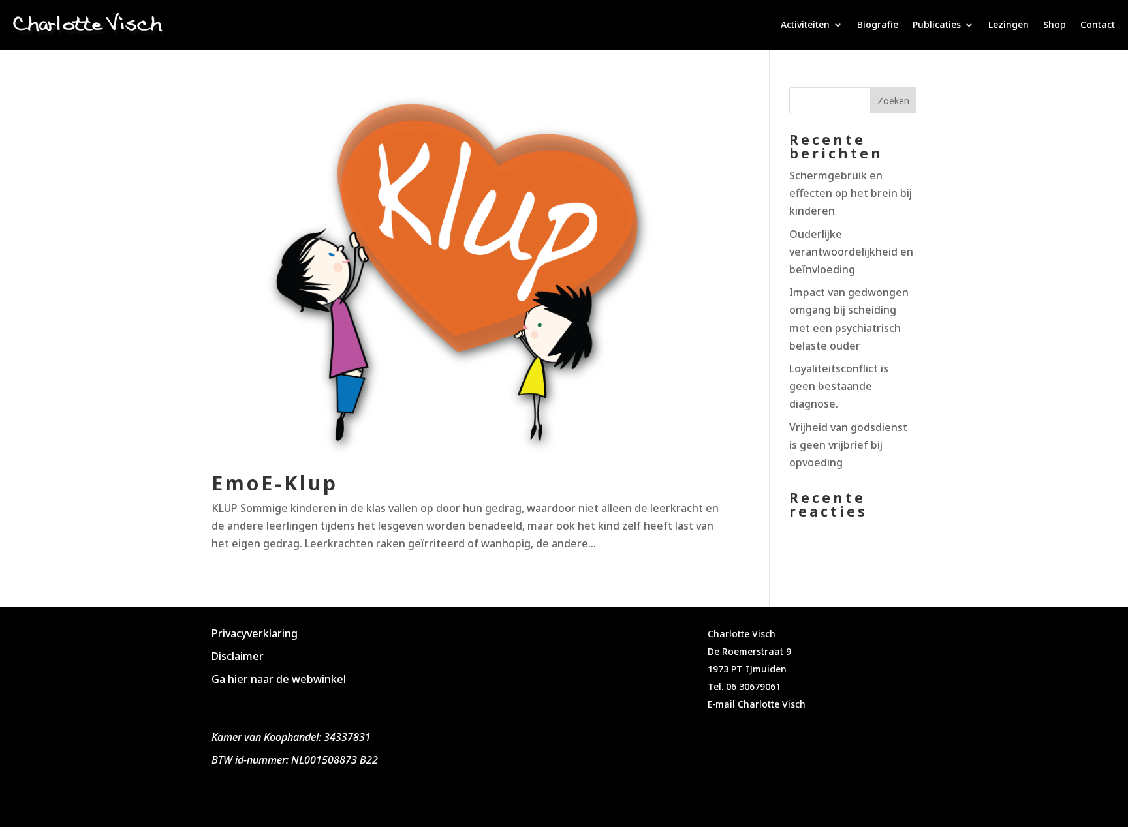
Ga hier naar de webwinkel (279, 679)
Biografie (877, 24)
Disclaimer (238, 656)
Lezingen (1008, 24)
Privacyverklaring (255, 633)
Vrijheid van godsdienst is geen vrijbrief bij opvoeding (848, 445)
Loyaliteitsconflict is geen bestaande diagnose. (838, 386)
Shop (1054, 24)
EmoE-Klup (275, 483)
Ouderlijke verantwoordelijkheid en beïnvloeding (851, 252)
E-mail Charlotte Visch (757, 704)
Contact (1097, 24)
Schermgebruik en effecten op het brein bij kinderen (850, 193)
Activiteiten (805, 24)
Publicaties (937, 24)
